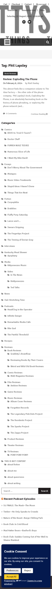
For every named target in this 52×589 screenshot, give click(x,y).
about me (12, 470)
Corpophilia (13, 202)
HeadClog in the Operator (19, 309)
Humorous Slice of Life (18, 151)
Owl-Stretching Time (14, 300)
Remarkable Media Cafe (19, 322)
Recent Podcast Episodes (19, 499)
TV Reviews (13, 451)
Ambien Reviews (19, 385)
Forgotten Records (20, 407)
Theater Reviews (15, 445)
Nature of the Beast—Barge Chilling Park (23, 518)
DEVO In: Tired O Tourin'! (19, 133)
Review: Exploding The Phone (20, 79)
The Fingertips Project (18, 233)
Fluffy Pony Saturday (17, 214)
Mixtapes (11, 173)
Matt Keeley (33, 83)
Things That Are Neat (17, 192)
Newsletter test (28, 10)
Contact (28, 4)
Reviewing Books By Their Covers (27, 360)
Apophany (12, 255)
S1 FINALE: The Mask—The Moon (19, 505)
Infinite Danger (14, 315)
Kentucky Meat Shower (15, 252)
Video (10, 271)
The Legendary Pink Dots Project (26, 414)
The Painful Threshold (18, 334)
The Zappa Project (19, 432)
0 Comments (11, 113)
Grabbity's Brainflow (21, 353)
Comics (8, 129)
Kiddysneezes (17, 281)
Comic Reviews (14, 372)
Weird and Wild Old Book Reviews (27, 366)
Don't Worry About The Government (24, 167)
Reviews (8, 347)
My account (41, 4)
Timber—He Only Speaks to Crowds (20, 511)
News (7, 293)
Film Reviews (13, 382)
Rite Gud (11, 328)
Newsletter (12, 10)
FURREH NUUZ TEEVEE (18, 145)
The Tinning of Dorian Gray (20, 239)
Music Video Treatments (19, 180)
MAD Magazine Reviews (22, 376)
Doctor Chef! (13, 139)
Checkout (16, 4)
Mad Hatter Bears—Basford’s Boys (20, 530)
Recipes (8, 341)
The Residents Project (21, 420)
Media (7, 262)
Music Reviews (14, 398)
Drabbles (11, 208)
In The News (16, 275)
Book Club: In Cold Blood (15, 524)
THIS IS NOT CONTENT (15, 461)
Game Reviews (14, 391)
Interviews (9, 246)
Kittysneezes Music (16, 265)
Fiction (7, 199)
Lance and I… (14, 221)
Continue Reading (38, 114)
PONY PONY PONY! (19, 455)
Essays (7, 164)
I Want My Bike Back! (17, 158)
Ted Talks (15, 287)
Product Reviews (15, 439)
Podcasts (8, 306)
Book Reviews (10, 73)
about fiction (13, 464)
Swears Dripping (15, 227)
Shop (42, 10)
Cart (5, 4)
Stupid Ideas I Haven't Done (20, 186)
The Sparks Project (20, 426)
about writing (13, 483)
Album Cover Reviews (21, 401)
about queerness (15, 477)
